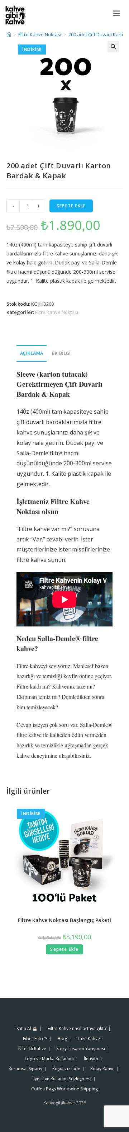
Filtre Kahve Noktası (56, 312)
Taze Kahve (88, 1038)
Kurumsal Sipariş (25, 1069)
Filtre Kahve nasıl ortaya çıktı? (77, 1028)
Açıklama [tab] (31, 353)
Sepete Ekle (71, 206)
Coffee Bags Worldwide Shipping (64, 1089)
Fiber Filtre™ (35, 1038)
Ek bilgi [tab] (61, 353)
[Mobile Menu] (118, 13)
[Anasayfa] (8, 34)
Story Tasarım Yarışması (80, 1049)
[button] (113, 46)
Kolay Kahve (102, 1069)
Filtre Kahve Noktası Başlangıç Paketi (64, 920)
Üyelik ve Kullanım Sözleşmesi (61, 1079)
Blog (62, 1038)
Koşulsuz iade (66, 1069)
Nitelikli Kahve (32, 1049)
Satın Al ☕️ (27, 1028)
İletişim (91, 1059)
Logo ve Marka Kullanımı (49, 1059)
